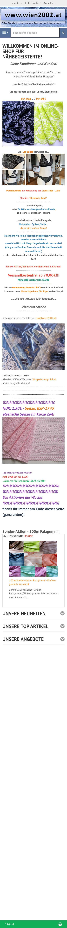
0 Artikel (9, 924)
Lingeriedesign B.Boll (45, 379)
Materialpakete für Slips (34, 291)
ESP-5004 (26, 99)
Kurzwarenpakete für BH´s (26, 287)
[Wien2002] (33, 16)
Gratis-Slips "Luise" (51, 190)
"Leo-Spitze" (28, 151)
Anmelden (49, 3)
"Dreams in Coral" (38, 198)
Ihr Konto (33, 3)
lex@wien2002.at (46, 318)
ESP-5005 (41, 99)
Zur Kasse (17, 3)
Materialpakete (13, 190)
